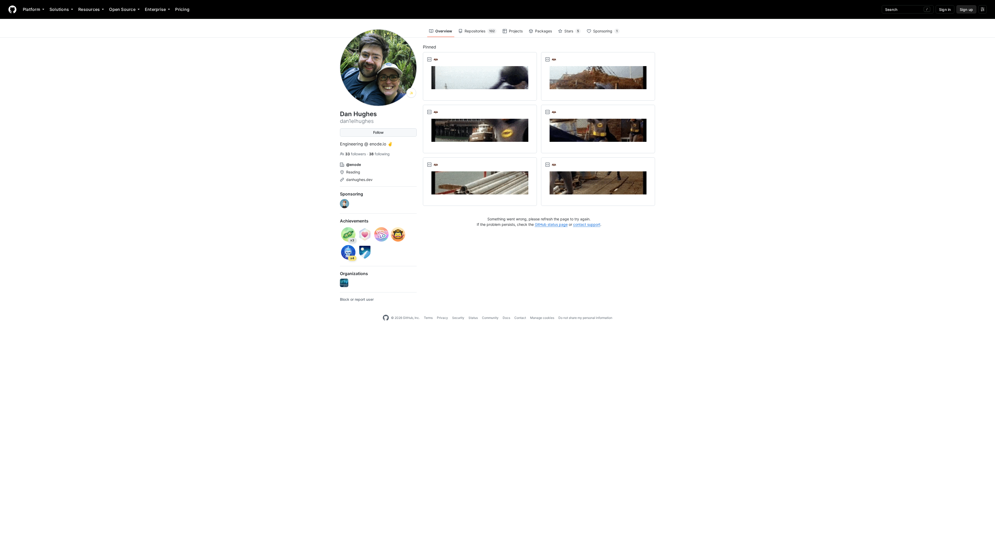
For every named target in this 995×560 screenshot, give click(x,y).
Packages (543, 31)
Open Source (122, 9)
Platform (31, 9)
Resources (89, 9)
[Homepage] (12, 9)
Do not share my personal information (585, 318)
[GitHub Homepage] (386, 317)
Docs (506, 318)
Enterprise (155, 9)
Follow (378, 132)
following (379, 154)
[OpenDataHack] (344, 283)
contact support (586, 224)
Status (473, 318)
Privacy (442, 318)
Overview (443, 31)
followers (356, 154)
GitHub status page (551, 224)
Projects (516, 31)
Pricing (182, 9)
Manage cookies (542, 318)
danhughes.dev (359, 179)
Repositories (480, 31)
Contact (520, 318)
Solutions (59, 9)
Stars (571, 31)
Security (458, 318)
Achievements (354, 220)
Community (490, 318)
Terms (428, 318)
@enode (353, 164)
